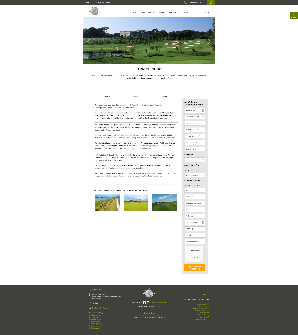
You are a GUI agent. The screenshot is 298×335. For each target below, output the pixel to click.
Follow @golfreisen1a (158, 302)
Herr (189, 185)
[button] (89, 40)
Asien (142, 12)
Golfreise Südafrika (202, 304)
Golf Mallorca (204, 313)
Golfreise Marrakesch (96, 326)
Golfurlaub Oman (95, 315)
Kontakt (209, 12)
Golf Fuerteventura (202, 319)
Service (198, 12)
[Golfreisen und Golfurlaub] (94, 11)
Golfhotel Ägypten (95, 324)
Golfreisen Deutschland (201, 308)
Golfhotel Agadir (94, 328)
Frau (198, 185)
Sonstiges (174, 12)
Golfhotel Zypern (203, 306)
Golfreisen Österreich (202, 310)
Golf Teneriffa (204, 317)
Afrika (133, 12)
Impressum (205, 294)
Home (107, 96)
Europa (152, 12)
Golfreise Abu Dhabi (95, 319)
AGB (208, 289)
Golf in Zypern (93, 317)
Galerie (164, 96)
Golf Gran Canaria (203, 315)
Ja (188, 170)
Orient (162, 12)
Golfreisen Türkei (94, 322)
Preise (135, 96)
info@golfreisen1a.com (100, 308)
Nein (196, 170)
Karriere (187, 12)
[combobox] (194, 159)
